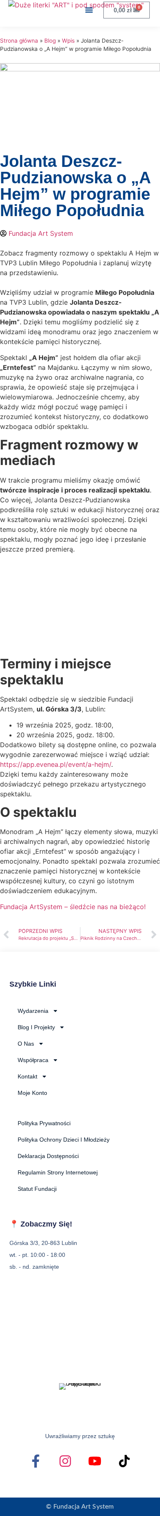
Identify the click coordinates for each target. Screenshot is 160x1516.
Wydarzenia (33, 1011)
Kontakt (27, 1076)
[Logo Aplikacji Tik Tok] (124, 1461)
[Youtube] (95, 1461)
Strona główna (19, 40)
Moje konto (32, 1093)
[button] (89, 10)
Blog (50, 40)
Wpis (68, 40)
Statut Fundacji (37, 1188)
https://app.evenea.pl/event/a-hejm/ (55, 764)
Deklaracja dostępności (48, 1156)
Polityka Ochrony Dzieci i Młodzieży (64, 1139)
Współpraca (33, 1060)
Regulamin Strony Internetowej (58, 1172)
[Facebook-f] (35, 1461)
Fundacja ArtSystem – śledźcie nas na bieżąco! (73, 907)
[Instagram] (65, 1461)
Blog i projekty (36, 1027)
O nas (26, 1043)
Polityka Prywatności (44, 1123)
